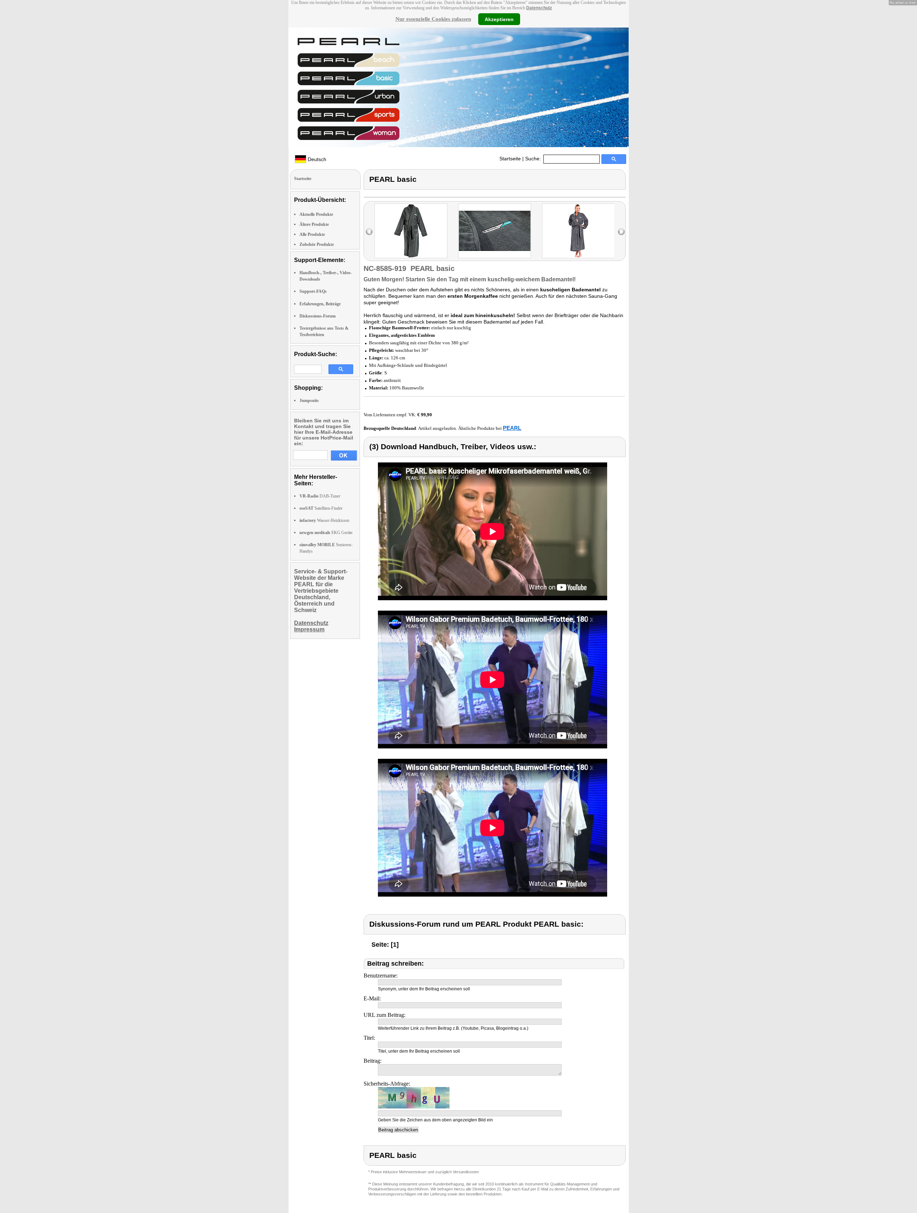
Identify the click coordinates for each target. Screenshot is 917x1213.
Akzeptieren (499, 19)
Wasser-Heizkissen (324, 520)
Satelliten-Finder (320, 508)
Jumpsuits (309, 400)
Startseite (510, 158)
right (621, 231)
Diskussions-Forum (317, 316)
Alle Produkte (312, 234)
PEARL (512, 428)
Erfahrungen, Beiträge (320, 303)
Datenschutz (539, 7)
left (369, 231)
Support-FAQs (313, 291)
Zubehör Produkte (316, 244)
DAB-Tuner (319, 496)
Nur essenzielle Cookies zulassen (433, 19)
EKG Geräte (325, 532)
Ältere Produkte (314, 224)
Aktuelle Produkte (316, 214)
